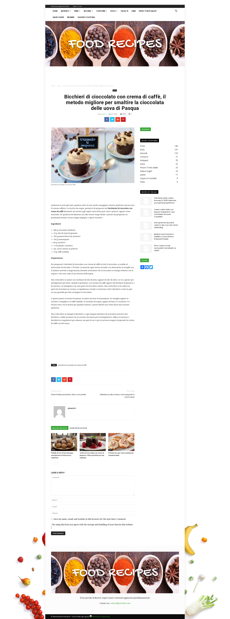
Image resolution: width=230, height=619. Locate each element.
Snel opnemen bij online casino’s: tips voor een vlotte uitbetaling (166, 225)
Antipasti (65, 11)
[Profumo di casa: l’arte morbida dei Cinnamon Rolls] (121, 442)
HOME (55, 11)
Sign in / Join (77, 6)
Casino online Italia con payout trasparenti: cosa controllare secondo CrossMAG (164, 213)
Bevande (70, 17)
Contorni (100, 11)
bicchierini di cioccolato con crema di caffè (72, 365)
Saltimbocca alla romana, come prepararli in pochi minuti (117, 395)
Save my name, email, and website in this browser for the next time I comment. (90, 519)
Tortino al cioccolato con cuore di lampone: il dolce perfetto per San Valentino (92, 455)
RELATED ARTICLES (59, 428)
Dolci (112, 11)
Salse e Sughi (58, 17)
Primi (76, 11)
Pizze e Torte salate (147, 11)
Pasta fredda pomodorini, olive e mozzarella (68, 394)
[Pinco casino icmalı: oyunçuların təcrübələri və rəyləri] (146, 248)
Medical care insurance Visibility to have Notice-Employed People (164, 236)
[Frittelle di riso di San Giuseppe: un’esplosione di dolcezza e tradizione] (64, 442)
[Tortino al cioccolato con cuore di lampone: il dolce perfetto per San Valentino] (93, 442)
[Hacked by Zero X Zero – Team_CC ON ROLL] (115, 43)
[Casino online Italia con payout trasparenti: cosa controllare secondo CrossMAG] (146, 212)
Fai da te (124, 11)
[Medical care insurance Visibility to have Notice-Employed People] (146, 237)
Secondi (87, 11)
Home (53, 86)
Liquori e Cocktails (86, 17)
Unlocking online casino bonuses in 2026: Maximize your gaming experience (165, 200)
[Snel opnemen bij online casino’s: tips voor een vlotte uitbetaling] (146, 225)
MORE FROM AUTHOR (78, 428)
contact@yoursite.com (120, 603)
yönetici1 (103, 114)
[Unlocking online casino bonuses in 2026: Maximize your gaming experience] (146, 201)
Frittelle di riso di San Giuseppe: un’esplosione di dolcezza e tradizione (62, 455)
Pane (134, 11)
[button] (176, 11)
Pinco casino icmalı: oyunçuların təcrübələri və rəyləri (165, 248)
